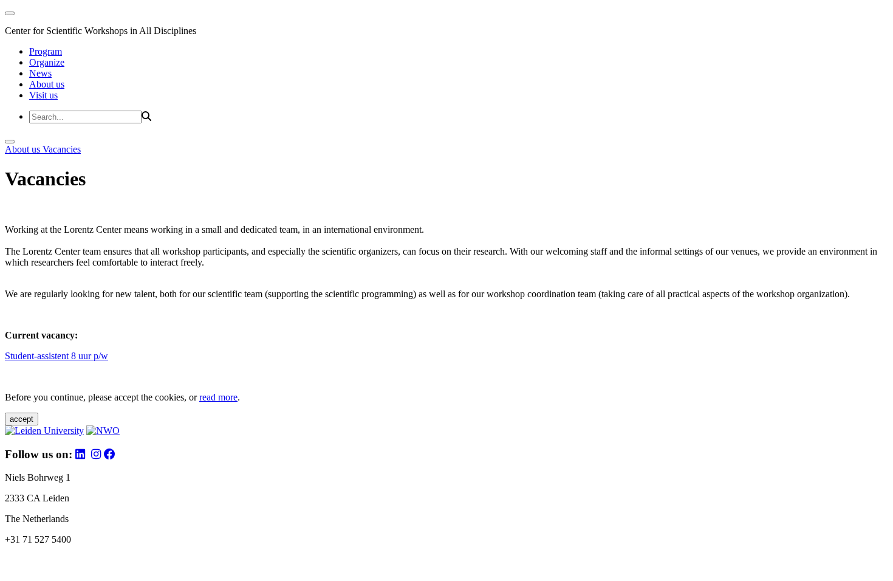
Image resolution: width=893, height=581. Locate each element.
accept (21, 419)
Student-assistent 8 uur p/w (56, 356)
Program (45, 51)
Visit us (43, 95)
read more (218, 397)
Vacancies (62, 149)
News (40, 73)
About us (46, 84)
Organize (46, 62)
